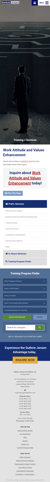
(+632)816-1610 (26, 161)
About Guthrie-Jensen (25, 430)
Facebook (20, 421)
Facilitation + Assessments (25, 474)
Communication (11, 223)
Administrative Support (14, 211)
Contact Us (25, 444)
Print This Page (14, 193)
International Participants (25, 471)
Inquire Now (25, 360)
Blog (25, 437)
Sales (7, 247)
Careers (25, 441)
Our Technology (25, 434)
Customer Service (12, 229)
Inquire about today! (25, 178)
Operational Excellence (13, 241)
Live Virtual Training (25, 467)
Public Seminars (16, 204)
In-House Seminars (17, 253)
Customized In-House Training (25, 464)
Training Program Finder (19, 261)
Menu (41, 3)
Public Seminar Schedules (25, 461)
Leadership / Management (15, 235)
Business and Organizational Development (21, 217)
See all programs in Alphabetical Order (25, 336)
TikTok (31, 421)
